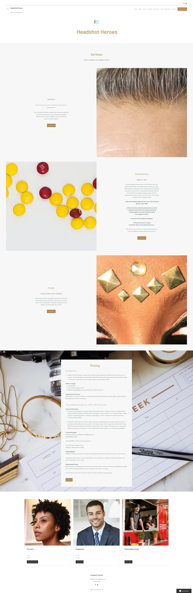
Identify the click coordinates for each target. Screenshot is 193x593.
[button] (32, 561)
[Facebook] (184, 3)
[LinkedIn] (186, 3)
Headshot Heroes (16, 8)
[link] (47, 549)
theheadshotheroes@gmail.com (98, 579)
